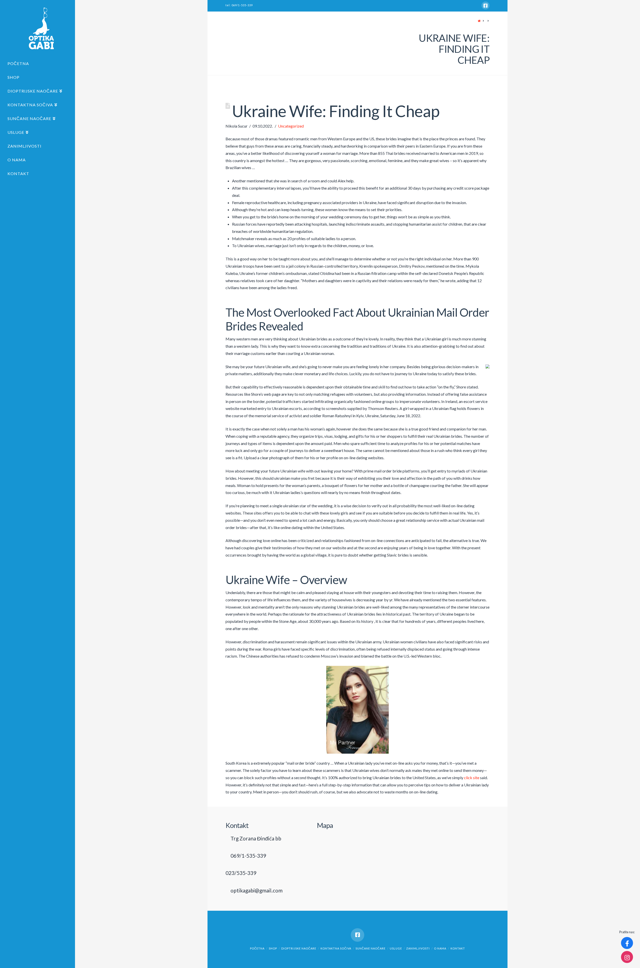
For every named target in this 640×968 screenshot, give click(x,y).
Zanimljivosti (418, 948)
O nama (440, 948)
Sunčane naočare (371, 948)
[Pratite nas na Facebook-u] (627, 943)
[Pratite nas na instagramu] (627, 957)
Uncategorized (291, 126)
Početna (257, 948)
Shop (273, 948)
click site (471, 777)
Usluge (396, 948)
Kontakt (457, 948)
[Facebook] (486, 6)
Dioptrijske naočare (298, 948)
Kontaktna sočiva (335, 948)
